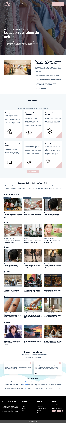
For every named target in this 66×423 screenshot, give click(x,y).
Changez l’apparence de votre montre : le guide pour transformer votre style (13, 216)
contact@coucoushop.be (57, 408)
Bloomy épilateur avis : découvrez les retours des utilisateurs (32, 215)
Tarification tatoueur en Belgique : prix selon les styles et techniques (32, 290)
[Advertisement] (33, 21)
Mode (25, 3)
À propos (38, 412)
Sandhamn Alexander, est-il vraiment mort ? (32, 341)
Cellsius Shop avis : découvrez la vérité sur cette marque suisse (11, 290)
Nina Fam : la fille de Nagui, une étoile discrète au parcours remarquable (53, 341)
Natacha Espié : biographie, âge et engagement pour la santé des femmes (12, 342)
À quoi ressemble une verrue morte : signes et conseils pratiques (12, 315)
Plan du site (39, 410)
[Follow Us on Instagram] (60, 411)
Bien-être (30, 3)
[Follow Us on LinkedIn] (58, 411)
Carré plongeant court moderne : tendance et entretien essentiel (52, 215)
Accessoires (43, 3)
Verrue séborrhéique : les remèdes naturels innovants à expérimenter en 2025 (33, 316)
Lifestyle (36, 3)
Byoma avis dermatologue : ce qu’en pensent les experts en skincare (32, 241)
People (49, 3)
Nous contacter (39, 404)
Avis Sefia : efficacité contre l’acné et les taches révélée (53, 241)
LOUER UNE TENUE (33, 171)
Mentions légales (40, 406)
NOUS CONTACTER (58, 3)
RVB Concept (25, 384)
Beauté (21, 3)
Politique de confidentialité (41, 408)
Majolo (25, 388)
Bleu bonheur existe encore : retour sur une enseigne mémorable (52, 290)
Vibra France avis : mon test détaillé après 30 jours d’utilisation (52, 315)
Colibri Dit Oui (25, 381)
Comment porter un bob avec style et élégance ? (52, 266)
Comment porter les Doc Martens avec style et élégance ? (32, 266)
